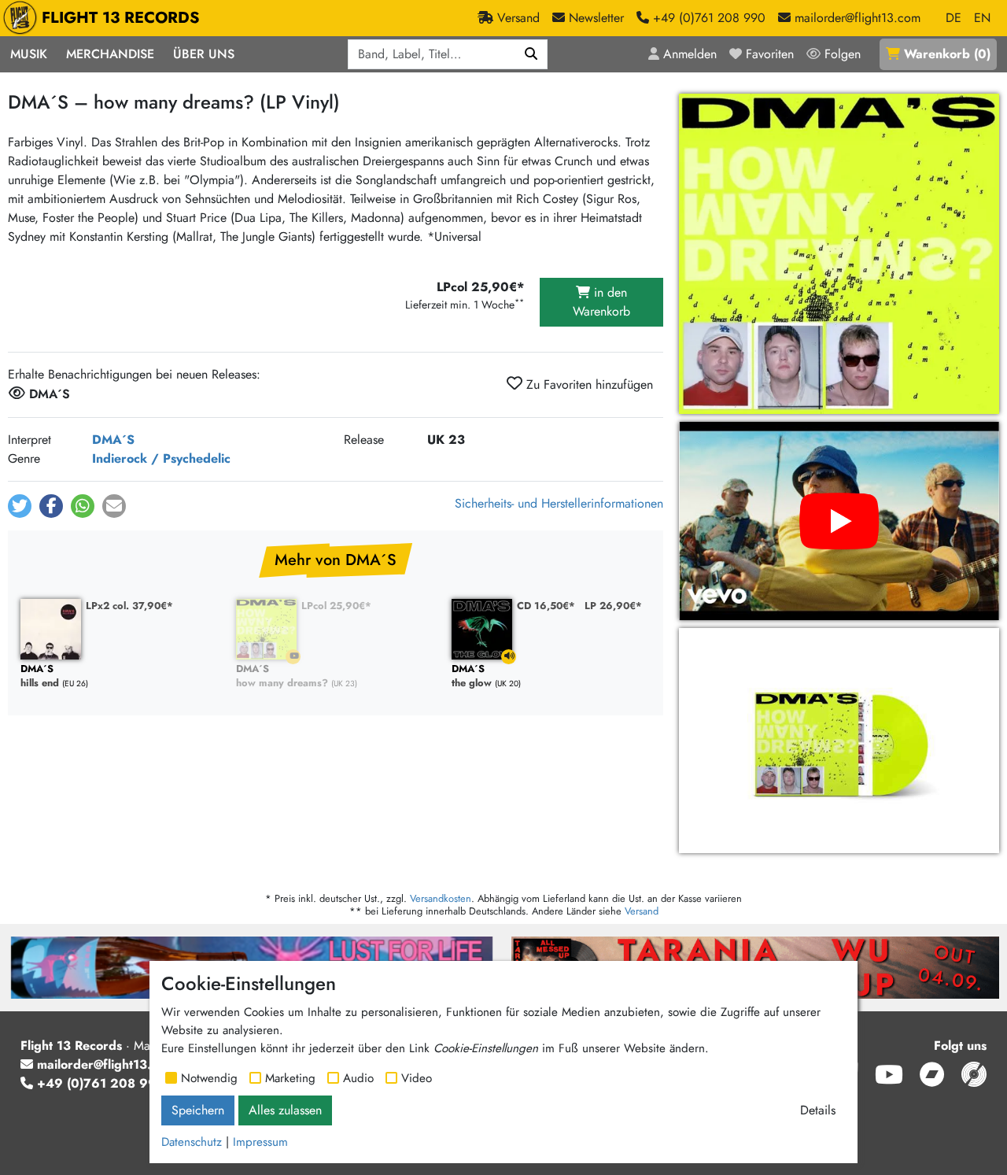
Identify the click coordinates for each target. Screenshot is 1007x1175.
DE (953, 18)
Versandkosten (440, 898)
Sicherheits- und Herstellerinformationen (559, 503)
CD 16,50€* (546, 605)
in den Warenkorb (601, 301)
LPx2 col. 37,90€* (129, 605)
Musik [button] (28, 54)
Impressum (260, 1142)
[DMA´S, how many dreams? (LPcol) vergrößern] (839, 740)
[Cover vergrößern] (839, 254)
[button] (19, 506)
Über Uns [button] (203, 54)
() (947, 54)
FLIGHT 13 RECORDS (121, 17)
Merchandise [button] (110, 54)
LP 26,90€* (613, 605)
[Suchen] (531, 54)
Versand (641, 910)
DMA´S (113, 439)
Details (817, 1110)
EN (982, 18)
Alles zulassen (285, 1110)
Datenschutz (191, 1142)
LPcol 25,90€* (336, 605)
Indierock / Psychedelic (161, 458)
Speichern (198, 1110)
